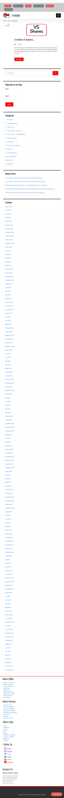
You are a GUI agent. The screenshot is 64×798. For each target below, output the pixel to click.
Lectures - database (8, 737)
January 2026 (9, 229)
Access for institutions (9, 707)
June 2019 (8, 475)
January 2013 (8, 666)
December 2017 (9, 541)
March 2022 (8, 368)
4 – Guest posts (9, 142)
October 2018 (9, 504)
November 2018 (9, 501)
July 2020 (7, 438)
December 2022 (9, 335)
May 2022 (8, 361)
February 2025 (9, 269)
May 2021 (7, 405)
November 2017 (9, 545)
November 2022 (9, 339)
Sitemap (5, 740)
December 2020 (9, 423)
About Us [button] (8, 6)
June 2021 (8, 401)
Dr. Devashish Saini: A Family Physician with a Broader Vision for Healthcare (25, 192)
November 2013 (9, 637)
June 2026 (8, 210)
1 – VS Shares (8, 119)
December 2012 (9, 670)
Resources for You (8, 718)
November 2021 (9, 383)
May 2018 (7, 523)
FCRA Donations (7, 695)
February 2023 (9, 328)
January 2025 (9, 273)
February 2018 (9, 534)
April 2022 (8, 364)
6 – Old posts (8, 149)
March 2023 (8, 324)
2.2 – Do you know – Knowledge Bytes (15, 134)
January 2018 (8, 537)
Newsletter (6, 738)
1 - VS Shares (19, 44)
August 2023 (8, 313)
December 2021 (9, 379)
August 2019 (8, 471)
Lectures (5, 729)
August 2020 (8, 434)
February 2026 (9, 225)
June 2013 (8, 651)
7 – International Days (11, 153)
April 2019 (8, 482)
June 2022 (8, 357)
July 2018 (7, 515)
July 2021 (7, 398)
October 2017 (9, 548)
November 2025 (9, 236)
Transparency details (8, 693)
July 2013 (7, 648)
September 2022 (9, 346)
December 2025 (9, 232)
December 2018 (9, 497)
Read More (19, 59)
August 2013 (8, 644)
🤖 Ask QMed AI (56, 794)
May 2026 (8, 214)
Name (7, 89)
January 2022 (9, 376)
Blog (4, 731)
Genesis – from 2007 (8, 682)
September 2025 (9, 243)
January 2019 (8, 493)
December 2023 (9, 309)
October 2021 (8, 387)
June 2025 (8, 254)
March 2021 (8, 412)
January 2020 (9, 453)
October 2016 (9, 585)
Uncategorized (9, 164)
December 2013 (9, 633)
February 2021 (9, 416)
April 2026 (8, 217)
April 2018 (8, 526)
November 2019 (9, 460)
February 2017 (9, 570)
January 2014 (9, 629)
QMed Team (6, 688)
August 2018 (8, 512)
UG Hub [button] (28, 6)
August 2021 (8, 394)
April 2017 (8, 563)
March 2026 (8, 221)
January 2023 (9, 331)
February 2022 (9, 372)
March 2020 (8, 445)
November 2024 (9, 280)
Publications (6, 690)
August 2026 (8, 206)
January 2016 (8, 618)
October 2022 (9, 342)
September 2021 (9, 390)
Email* (7, 96)
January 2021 (8, 420)
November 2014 (9, 622)
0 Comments (7, 25)
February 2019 (9, 489)
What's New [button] (50, 6)
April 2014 (8, 626)
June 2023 (8, 320)
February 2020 (9, 449)
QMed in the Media (8, 692)
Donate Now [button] (8, 9)
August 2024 (8, 284)
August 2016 (8, 592)
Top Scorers (6, 714)
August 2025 (8, 247)
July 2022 (7, 354)
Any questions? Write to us (8, 783)
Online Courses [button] (18, 6)
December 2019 (9, 456)
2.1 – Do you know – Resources (13, 131)
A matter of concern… (24, 39)
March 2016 (8, 611)
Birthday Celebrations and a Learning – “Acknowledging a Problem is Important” (26, 185)
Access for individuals (9, 709)
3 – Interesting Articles (11, 138)
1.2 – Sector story (9, 127)
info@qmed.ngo (9, 781)
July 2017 (7, 559)
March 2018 (8, 530)
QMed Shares (9, 160)
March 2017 (8, 567)
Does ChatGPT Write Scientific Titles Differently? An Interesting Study (23, 178)
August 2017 (8, 556)
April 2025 (8, 262)
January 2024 (9, 306)
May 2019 (7, 479)
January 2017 (8, 574)
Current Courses (7, 705)
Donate (5, 733)
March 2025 (8, 265)
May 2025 (8, 258)
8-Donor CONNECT (10, 156)
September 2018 (9, 508)
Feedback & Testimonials (10, 712)
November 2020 (9, 427)
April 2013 (7, 659)
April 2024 (8, 295)
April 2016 (8, 607)
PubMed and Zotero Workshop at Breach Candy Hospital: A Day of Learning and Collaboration (30, 189)
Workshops (6, 727)
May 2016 (7, 604)
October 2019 (9, 464)
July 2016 (7, 596)
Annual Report (7, 697)
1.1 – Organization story (11, 123)
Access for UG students (9, 710)
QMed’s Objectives (8, 684)
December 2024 (9, 276)
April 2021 (7, 409)
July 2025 (7, 251)
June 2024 (8, 287)
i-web (4, 725)
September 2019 (9, 467)
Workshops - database (9, 735)
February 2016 (9, 614)
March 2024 (8, 298)
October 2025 (9, 239)
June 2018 (8, 519)
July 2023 (7, 317)
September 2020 (9, 431)
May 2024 (8, 291)
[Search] (55, 73)
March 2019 (8, 486)
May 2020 (8, 442)
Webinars (5, 716)
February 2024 (9, 302)
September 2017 (9, 552)
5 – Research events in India (12, 145)
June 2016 (8, 600)
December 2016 (9, 578)
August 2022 (8, 350)
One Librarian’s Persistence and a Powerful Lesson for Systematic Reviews (25, 181)
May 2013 (7, 655)
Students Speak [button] (38, 6)
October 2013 (8, 640)
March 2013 (8, 662)
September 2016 (9, 589)
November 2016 (9, 581)
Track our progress (8, 686)
